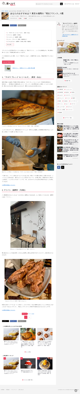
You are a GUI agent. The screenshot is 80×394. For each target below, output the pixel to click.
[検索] (61, 4)
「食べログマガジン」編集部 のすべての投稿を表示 (70, 35)
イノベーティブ (73, 101)
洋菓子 (73, 98)
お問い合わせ (21, 389)
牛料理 (72, 92)
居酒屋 (60, 112)
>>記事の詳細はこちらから (8, 185)
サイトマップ (14, 389)
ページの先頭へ (75, 390)
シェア (13, 25)
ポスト (5, 25)
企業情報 (2, 389)
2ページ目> (28, 313)
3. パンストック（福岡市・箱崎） (14, 37)
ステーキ (73, 103)
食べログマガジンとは (69, 3)
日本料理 (61, 92)
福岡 (26, 18)
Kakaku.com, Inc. (62, 389)
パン (32, 18)
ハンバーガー (62, 106)
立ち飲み (66, 101)
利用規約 (8, 389)
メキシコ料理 (62, 109)
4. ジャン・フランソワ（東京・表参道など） (17, 39)
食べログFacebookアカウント (58, 167)
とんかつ (61, 95)
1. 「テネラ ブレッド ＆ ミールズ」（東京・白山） (18, 32)
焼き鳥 (67, 92)
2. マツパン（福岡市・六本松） (14, 35)
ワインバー (61, 98)
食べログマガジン (9, 4)
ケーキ (68, 98)
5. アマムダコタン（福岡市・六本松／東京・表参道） (19, 41)
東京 (21, 18)
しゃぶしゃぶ (69, 89)
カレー (67, 103)
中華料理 (61, 89)
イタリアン (68, 95)
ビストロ (70, 106)
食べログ (77, 3)
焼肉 (60, 101)
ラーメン (61, 103)
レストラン (70, 109)
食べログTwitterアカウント (62, 167)
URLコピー (22, 25)
